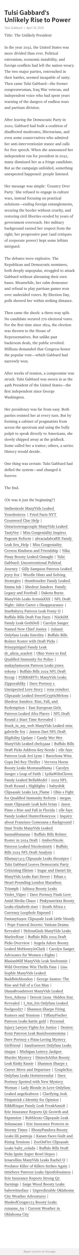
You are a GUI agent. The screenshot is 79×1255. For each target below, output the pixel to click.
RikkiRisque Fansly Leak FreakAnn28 (34, 1105)
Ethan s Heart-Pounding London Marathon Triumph (35, 882)
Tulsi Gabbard (13, 28)
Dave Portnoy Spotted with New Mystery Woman (35, 1081)
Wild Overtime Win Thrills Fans (30, 967)
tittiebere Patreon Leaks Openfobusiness (37, 1172)
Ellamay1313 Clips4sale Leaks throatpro (36, 858)
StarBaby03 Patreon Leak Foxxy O (32, 611)
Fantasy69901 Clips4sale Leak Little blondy (39, 918)
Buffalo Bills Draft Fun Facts (27, 617)
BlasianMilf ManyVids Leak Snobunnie (36, 961)
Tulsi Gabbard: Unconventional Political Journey (35, 562)
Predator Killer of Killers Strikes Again (35, 1166)
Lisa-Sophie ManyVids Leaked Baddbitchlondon (36, 973)
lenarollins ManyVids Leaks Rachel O (34, 1160)
